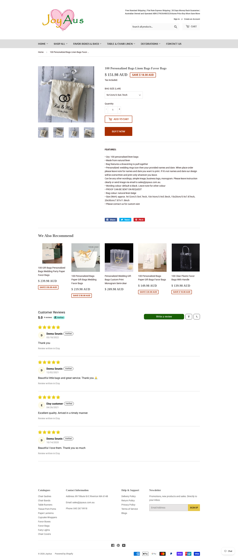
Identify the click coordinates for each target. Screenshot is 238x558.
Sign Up (194, 507)
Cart (193, 26)
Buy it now (118, 131)
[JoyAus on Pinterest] (118, 546)
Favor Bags (44, 525)
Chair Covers (44, 534)
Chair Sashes (44, 496)
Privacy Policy (128, 504)
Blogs (124, 513)
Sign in (177, 19)
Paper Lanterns (46, 513)
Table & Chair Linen (120, 43)
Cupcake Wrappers (47, 517)
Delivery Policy (128, 496)
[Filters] (188, 316)
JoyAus (48, 553)
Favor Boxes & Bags (86, 43)
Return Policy (128, 500)
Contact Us (173, 43)
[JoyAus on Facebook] (112, 546)
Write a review (164, 316)
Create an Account (192, 19)
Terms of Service (129, 509)
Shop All (60, 43)
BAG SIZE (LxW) (113, 88)
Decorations (150, 43)
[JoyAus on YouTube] (123, 546)
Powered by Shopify (64, 553)
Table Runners (45, 504)
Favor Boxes (44, 521)
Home (42, 43)
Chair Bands (44, 500)
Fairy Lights (44, 530)
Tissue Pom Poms (47, 509)
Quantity (109, 103)
